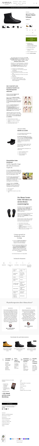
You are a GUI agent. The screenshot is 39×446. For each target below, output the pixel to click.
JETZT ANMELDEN (9, 403)
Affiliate (3, 425)
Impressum (3, 412)
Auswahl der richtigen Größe (6, 421)
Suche (21, 380)
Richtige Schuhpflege (5, 424)
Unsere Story (22, 384)
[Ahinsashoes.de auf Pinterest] (8, 409)
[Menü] (4, 435)
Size (27, 28)
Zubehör (15, 3)
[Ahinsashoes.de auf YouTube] (6, 409)
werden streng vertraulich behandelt (8, 407)
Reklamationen (4, 417)
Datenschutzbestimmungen (6, 418)
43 (35, 30)
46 (32, 32)
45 (29, 32)
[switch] (3, 441)
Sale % (19, 3)
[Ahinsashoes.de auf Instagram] (2, 409)
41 (29, 30)
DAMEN (20, 1)
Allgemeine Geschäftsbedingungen (7, 414)
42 (32, 30)
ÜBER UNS (24, 3)
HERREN (24, 1)
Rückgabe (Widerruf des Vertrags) (25, 390)
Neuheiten (15, 1)
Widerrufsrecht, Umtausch (6, 415)
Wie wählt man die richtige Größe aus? (31, 35)
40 (27, 30)
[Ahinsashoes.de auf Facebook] (4, 409)
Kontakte (21, 387)
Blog (20, 381)
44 (27, 32)
